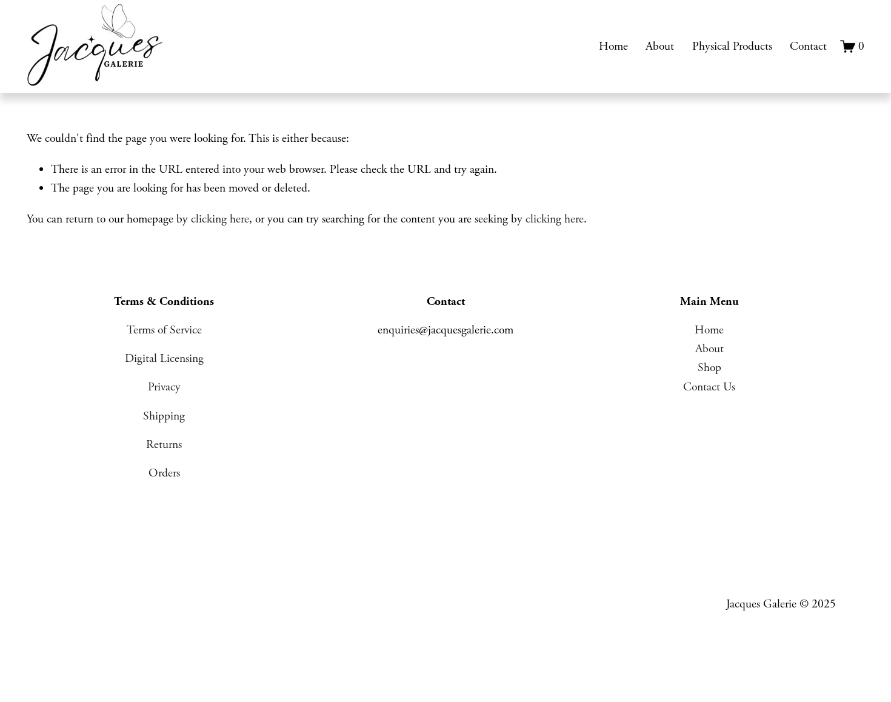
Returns (164, 444)
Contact (808, 46)
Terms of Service (164, 330)
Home (613, 46)
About (660, 46)
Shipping (164, 416)
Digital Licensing (164, 358)
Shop (709, 367)
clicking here (220, 219)
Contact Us (709, 387)
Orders (164, 473)
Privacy (164, 387)
